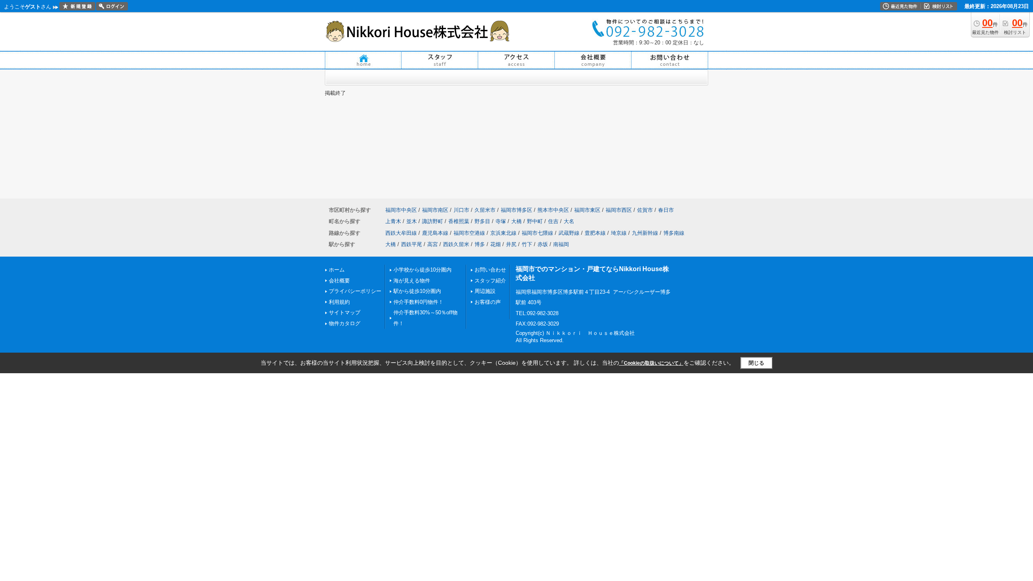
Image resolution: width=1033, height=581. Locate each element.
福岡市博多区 (516, 210)
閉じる (756, 363)
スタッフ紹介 (490, 281)
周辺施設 (485, 291)
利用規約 (339, 302)
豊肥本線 (595, 233)
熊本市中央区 (553, 210)
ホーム (337, 270)
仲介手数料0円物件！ (418, 302)
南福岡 (561, 244)
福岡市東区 (587, 210)
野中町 (535, 221)
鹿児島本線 (435, 233)
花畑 (495, 244)
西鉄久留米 (456, 244)
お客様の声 (488, 302)
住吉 (553, 221)
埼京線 (619, 233)
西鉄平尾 (411, 244)
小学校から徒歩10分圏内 (422, 270)
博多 (480, 244)
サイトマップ (344, 312)
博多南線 (673, 233)
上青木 (393, 221)
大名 (569, 221)
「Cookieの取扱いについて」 (651, 363)
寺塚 (501, 221)
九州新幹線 (645, 233)
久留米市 (485, 210)
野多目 (482, 221)
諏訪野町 (432, 221)
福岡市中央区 (401, 210)
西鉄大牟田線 (401, 233)
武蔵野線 (568, 233)
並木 (411, 221)
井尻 (511, 244)
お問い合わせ (490, 270)
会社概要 (339, 281)
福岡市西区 (619, 210)
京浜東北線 (503, 233)
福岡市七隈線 (537, 233)
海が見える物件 (411, 281)
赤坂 (542, 244)
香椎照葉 (458, 221)
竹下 (527, 244)
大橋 (516, 221)
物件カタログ (344, 323)
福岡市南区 (435, 210)
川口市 (461, 210)
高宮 (432, 244)
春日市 (666, 210)
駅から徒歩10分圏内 (417, 291)
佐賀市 (645, 210)
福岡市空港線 (469, 233)
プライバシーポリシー (355, 291)
